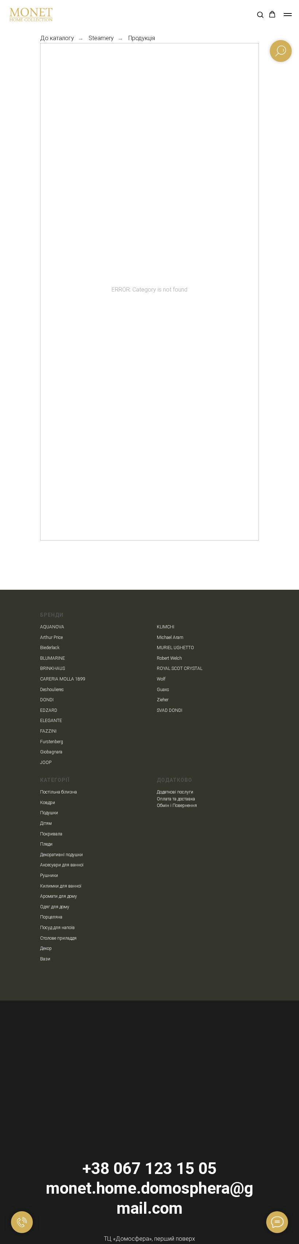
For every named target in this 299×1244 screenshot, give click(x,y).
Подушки (49, 812)
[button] (260, 14)
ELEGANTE (51, 720)
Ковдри (47, 802)
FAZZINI (48, 731)
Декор (46, 948)
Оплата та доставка (176, 799)
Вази (45, 959)
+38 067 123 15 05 (149, 1168)
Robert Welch (169, 658)
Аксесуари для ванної (62, 864)
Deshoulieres (52, 689)
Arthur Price (51, 637)
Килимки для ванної (60, 886)
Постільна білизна (58, 792)
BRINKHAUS (52, 668)
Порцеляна (51, 917)
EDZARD (48, 710)
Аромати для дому (58, 896)
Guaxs (163, 689)
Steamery (101, 38)
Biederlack (49, 647)
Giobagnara (51, 751)
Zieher (162, 699)
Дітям (46, 823)
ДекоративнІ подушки (61, 854)
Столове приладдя (58, 938)
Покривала (51, 834)
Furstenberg (51, 741)
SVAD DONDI (169, 710)
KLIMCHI (165, 626)
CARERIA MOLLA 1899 (62, 679)
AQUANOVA (52, 626)
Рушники (49, 875)
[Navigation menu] (288, 14)
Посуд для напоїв (57, 927)
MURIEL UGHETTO (175, 647)
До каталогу (57, 38)
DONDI (47, 699)
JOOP (45, 762)
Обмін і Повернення (177, 805)
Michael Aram (170, 637)
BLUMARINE (52, 658)
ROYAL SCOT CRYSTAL (179, 668)
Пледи (46, 844)
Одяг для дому (54, 906)
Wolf (161, 679)
